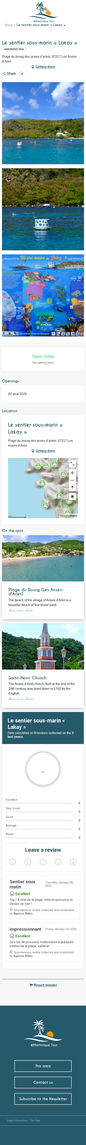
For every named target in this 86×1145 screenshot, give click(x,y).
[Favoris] (66, 9)
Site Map (35, 1120)
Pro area (43, 1066)
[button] (75, 9)
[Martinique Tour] (43, 1031)
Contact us (43, 1082)
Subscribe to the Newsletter (43, 1099)
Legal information (17, 1120)
